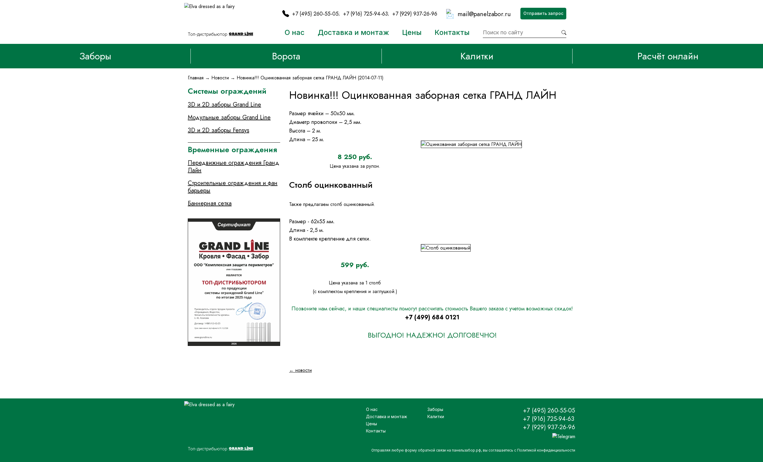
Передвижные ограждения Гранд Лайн (233, 166)
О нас (295, 32)
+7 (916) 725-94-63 (365, 13)
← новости (300, 370)
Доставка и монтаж (353, 32)
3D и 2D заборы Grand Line (224, 104)
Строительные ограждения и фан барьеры (232, 186)
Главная (196, 77)
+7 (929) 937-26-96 (414, 13)
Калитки (477, 56)
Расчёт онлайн (667, 56)
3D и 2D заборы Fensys (218, 130)
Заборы (95, 56)
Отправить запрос (543, 13)
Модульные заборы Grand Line (229, 117)
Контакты (452, 32)
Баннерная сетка (210, 203)
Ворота (286, 56)
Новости (220, 77)
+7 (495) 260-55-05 (315, 13)
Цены (411, 32)
